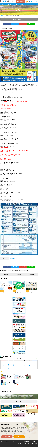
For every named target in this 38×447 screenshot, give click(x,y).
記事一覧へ (19, 274)
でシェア (7, 23)
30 (3, 368)
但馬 (24, 270)
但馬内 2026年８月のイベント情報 (21, 376)
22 (34, 365)
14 (29, 364)
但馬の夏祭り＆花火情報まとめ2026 (9, 376)
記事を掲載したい (21, 1)
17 (8, 365)
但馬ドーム (3, 397)
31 (8, 368)
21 (29, 365)
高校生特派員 (22, 395)
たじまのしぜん (34, 441)
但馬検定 (9, 397)
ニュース (9, 4)
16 (3, 365)
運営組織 (19, 443)
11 (13, 364)
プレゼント (20, 270)
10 (8, 364)
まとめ (2, 395)
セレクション (9, 395)
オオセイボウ (33, 375)
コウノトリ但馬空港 (15, 270)
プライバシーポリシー (26, 443)
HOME (2, 15)
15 (34, 364)
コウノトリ (30, 395)
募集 (19, 441)
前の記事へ (7, 274)
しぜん (29, 4)
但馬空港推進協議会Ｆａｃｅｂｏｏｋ (16, 258)
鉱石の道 (27, 395)
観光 (27, 270)
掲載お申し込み (6, 436)
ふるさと (22, 4)
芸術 (16, 395)
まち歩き (13, 395)
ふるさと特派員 (26, 441)
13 (24, 364)
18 (13, 365)
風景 (5, 395)
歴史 (19, 395)
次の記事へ (31, 274)
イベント (16, 4)
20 (24, 365)
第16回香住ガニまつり (21, 382)
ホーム (3, 4)
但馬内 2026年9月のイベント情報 (10, 382)
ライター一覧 (18, 401)
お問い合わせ (35, 443)
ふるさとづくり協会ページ (18, 436)
